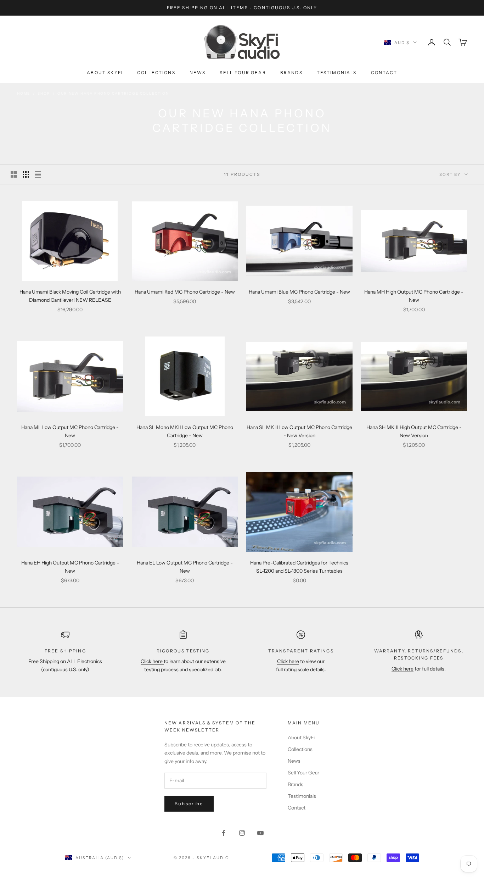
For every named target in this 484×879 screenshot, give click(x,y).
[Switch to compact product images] (38, 174)
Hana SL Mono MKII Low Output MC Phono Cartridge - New (184, 431)
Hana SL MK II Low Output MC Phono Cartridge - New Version (299, 431)
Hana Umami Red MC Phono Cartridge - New (185, 292)
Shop (44, 93)
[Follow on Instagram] (242, 832)
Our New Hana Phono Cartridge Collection (113, 93)
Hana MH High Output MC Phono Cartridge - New (413, 296)
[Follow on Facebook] (223, 832)
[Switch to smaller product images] (26, 174)
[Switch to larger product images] (14, 174)
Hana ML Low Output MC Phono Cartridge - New (70, 431)
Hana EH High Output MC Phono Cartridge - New (70, 567)
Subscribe (189, 803)
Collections (156, 72)
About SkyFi (105, 72)
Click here (152, 661)
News (198, 72)
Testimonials (337, 72)
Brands (291, 72)
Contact (384, 72)
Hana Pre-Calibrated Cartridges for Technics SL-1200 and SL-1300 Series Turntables (299, 567)
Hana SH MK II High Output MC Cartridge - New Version (414, 431)
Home (23, 93)
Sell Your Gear (243, 72)
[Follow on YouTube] (260, 832)
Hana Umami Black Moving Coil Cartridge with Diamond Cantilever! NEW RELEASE (70, 296)
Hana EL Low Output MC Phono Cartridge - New (185, 567)
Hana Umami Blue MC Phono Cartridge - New (299, 292)
